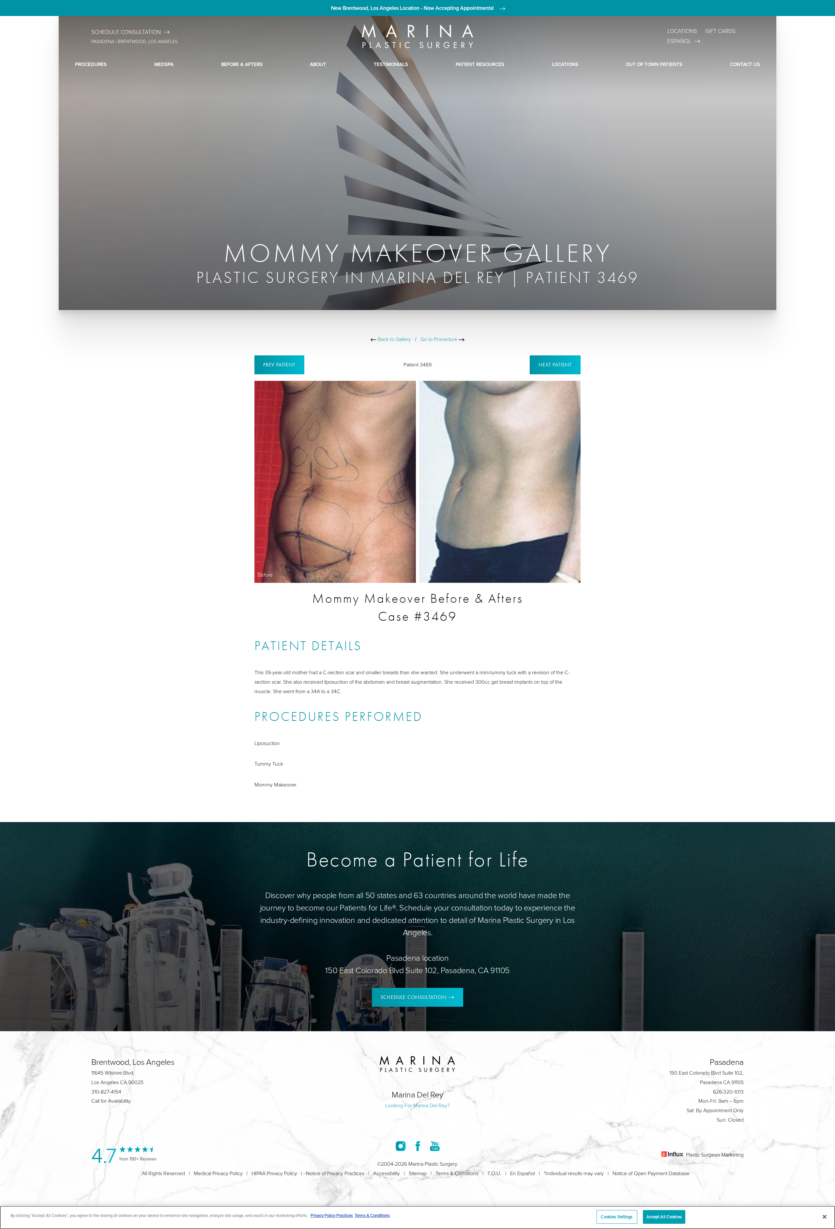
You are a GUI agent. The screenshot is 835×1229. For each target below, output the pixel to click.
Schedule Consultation (126, 32)
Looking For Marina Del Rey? (417, 1105)
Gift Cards (720, 31)
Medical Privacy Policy (218, 1173)
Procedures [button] (91, 64)
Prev (279, 364)
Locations (682, 31)
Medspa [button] (164, 64)
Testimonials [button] (391, 64)
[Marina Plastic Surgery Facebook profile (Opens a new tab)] (418, 1146)
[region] (417, 1217)
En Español (522, 1173)
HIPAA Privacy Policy (274, 1173)
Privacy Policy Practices (332, 1215)
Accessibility (386, 1173)
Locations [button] (565, 64)
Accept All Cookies (664, 1217)
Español (679, 41)
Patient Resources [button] (480, 64)
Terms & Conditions (456, 1173)
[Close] (824, 1216)
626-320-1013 (728, 1091)
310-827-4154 (106, 1091)
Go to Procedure (439, 339)
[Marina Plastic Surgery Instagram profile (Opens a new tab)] (401, 1146)
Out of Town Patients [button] (654, 64)
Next (555, 364)
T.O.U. (494, 1173)
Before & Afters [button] (242, 64)
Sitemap (418, 1173)
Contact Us (745, 64)
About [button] (318, 64)
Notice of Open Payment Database (651, 1173)
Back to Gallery (393, 339)
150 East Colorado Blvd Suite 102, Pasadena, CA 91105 (417, 970)
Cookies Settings (616, 1217)
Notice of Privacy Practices (335, 1173)
